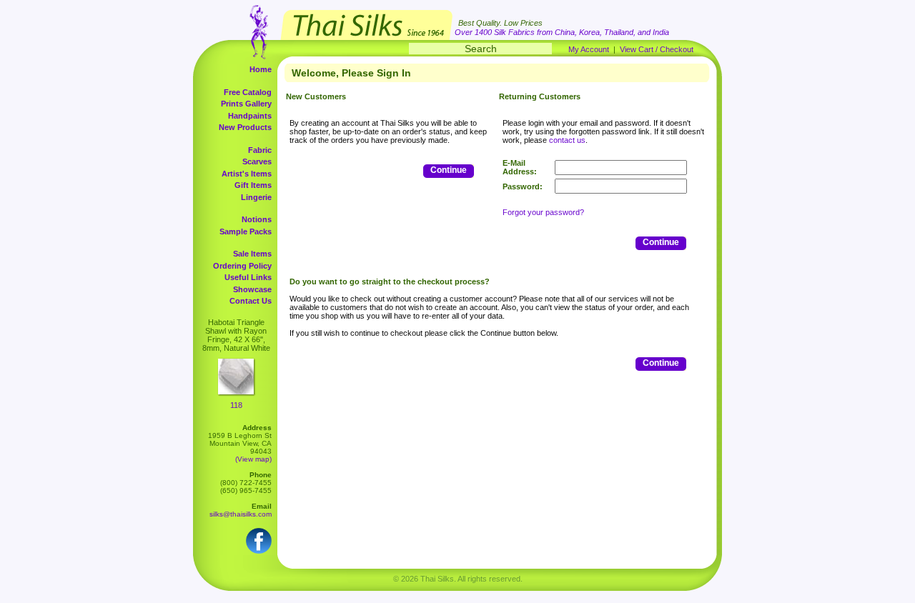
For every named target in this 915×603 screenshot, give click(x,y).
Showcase (252, 289)
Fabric (260, 150)
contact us (567, 140)
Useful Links (248, 277)
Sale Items (252, 253)
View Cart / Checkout (656, 49)
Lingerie (256, 197)
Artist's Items (247, 173)
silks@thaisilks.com (240, 514)
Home (260, 69)
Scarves (257, 161)
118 (236, 405)
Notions (257, 219)
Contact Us (250, 300)
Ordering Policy (242, 265)
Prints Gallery (246, 103)
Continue (448, 170)
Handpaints (250, 115)
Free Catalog (248, 92)
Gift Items (253, 185)
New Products (245, 127)
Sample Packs (245, 231)
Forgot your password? (543, 212)
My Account (588, 49)
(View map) (253, 459)
